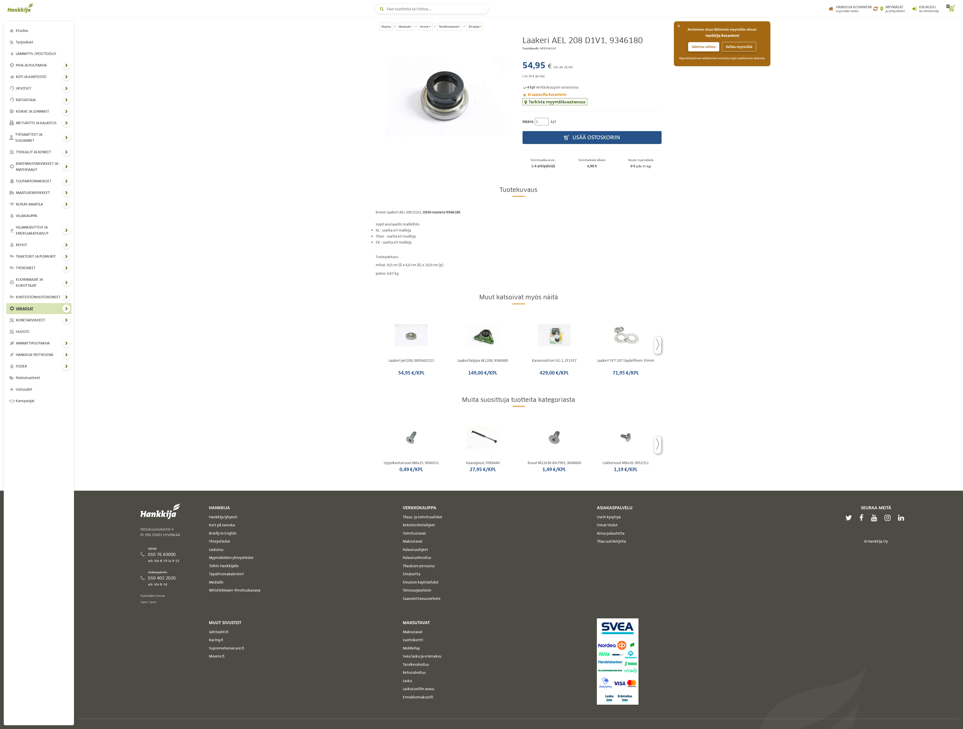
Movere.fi (216, 656)
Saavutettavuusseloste (422, 598)
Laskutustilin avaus (418, 688)
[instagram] (889, 517)
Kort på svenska (222, 525)
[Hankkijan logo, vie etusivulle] (21, 8)
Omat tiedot (607, 525)
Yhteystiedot (219, 541)
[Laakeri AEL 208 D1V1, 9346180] (445, 96)
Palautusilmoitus (417, 557)
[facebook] (862, 517)
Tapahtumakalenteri (226, 573)
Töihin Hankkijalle (224, 565)
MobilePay (411, 648)
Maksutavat (413, 541)
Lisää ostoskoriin (595, 137)
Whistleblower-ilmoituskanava (234, 590)
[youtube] (875, 517)
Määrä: (528, 121)
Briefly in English (222, 533)
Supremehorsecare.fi (226, 648)
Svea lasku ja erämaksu (422, 656)
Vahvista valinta (703, 47)
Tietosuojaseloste (417, 590)
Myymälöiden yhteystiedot (231, 557)
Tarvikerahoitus (416, 664)
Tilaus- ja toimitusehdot (422, 517)
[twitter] (849, 517)
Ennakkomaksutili (418, 697)
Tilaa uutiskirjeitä (611, 541)
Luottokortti (413, 639)
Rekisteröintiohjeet (419, 525)
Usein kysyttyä (609, 517)
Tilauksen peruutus (419, 565)
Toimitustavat (414, 533)
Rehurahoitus (414, 672)
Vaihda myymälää (739, 47)
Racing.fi (216, 639)
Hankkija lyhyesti (223, 517)
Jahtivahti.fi (218, 631)
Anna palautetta (610, 533)
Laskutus (216, 549)
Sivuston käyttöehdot (421, 582)
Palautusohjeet (415, 549)
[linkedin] (902, 517)
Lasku (407, 680)
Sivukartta (411, 573)
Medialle (216, 582)
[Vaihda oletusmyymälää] (875, 8)
